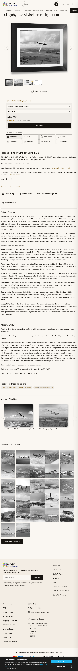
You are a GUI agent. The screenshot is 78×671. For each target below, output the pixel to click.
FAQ (4, 608)
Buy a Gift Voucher (59, 595)
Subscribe (37, 577)
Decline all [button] (61, 666)
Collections (27, 11)
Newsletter (7, 637)
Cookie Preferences (10, 642)
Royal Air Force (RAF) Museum (15, 387)
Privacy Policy (8, 612)
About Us (56, 566)
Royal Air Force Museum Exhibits (10, 187)
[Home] (12, 4)
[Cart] (68, 4)
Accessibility (7, 604)
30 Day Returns (15, 175)
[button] (27, 668)
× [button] (76, 659)
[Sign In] (72, 4)
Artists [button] (17, 11)
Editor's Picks (38, 11)
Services (41, 387)
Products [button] (63, 11)
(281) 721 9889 (36, 608)
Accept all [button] (61, 661)
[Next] (72, 48)
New (56, 11)
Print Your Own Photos (61, 591)
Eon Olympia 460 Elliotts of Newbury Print (19, 429)
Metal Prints (7, 633)
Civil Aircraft (28, 387)
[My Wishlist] (63, 4)
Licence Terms (8, 629)
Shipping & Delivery (10, 621)
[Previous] (6, 48)
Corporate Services (60, 587)
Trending (48, 11)
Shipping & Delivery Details (61, 168)
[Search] (56, 4)
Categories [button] (8, 11)
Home (3, 387)
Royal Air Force (49, 387)
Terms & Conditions (10, 625)
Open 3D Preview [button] (41, 91)
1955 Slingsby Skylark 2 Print (49, 429)
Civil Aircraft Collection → (12, 541)
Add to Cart (39, 125)
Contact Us (32, 604)
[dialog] (39, 664)
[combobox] (38, 4)
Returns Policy (8, 616)
